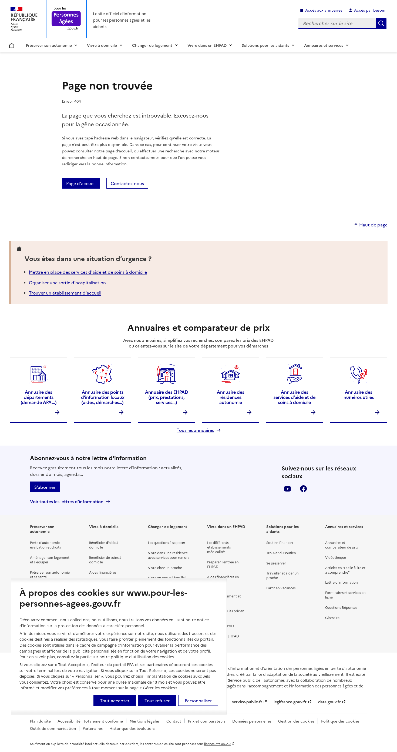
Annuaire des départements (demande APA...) (38, 397)
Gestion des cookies (296, 720)
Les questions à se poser (166, 542)
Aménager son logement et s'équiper (49, 559)
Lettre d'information (341, 582)
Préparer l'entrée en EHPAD (223, 564)
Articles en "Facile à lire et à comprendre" (345, 569)
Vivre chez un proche (165, 567)
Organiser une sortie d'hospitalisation (67, 282)
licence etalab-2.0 (217, 744)
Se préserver (276, 563)
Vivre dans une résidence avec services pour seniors (168, 555)
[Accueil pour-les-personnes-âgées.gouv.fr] (66, 19)
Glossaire (332, 617)
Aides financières (102, 572)
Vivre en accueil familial (167, 577)
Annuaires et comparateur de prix (341, 544)
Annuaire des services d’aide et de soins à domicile (294, 397)
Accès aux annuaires (323, 10)
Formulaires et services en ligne (345, 594)
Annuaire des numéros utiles (359, 394)
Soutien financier (280, 542)
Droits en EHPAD (220, 625)
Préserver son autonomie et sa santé (50, 574)
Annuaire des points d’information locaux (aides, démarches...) (102, 397)
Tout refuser (157, 700)
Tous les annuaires (195, 430)
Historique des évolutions (132, 728)
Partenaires (93, 728)
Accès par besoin (369, 10)
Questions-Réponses (341, 607)
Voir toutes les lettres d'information (66, 501)
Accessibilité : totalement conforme (90, 720)
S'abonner (44, 487)
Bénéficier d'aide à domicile (103, 544)
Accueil (11, 44)
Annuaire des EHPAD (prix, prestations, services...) (166, 397)
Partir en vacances (280, 588)
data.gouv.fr (329, 701)
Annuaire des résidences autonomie (230, 397)
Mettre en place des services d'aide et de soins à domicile (88, 272)
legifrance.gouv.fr (290, 701)
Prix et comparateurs (207, 720)
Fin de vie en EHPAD (223, 636)
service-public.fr (247, 701)
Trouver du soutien (281, 552)
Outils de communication (53, 728)
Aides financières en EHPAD (223, 579)
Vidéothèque (335, 557)
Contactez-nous (127, 183)
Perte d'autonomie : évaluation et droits (45, 544)
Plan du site (40, 720)
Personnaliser (198, 700)
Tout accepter (114, 700)
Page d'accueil (81, 183)
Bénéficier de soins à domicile (105, 559)
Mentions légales (145, 720)
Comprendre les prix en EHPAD (225, 613)
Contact (173, 720)
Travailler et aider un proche (282, 575)
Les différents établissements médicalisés (219, 547)
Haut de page (373, 225)
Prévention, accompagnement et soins (224, 596)
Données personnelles (251, 720)
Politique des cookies (340, 720)
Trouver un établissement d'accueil (65, 293)
